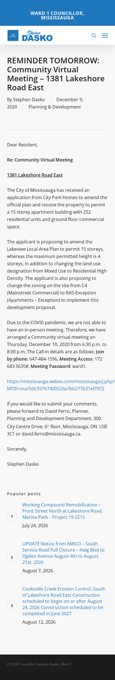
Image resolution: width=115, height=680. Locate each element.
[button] (105, 35)
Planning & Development (54, 107)
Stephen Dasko (29, 99)
